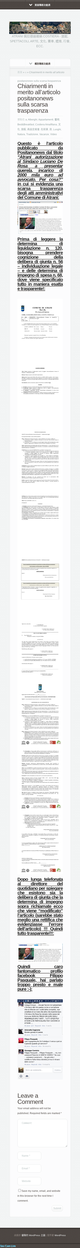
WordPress (60, 1235)
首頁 (19, 72)
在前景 (44, 129)
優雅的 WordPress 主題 (33, 1235)
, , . (38, 1196)
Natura (21, 134)
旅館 (23, 129)
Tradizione (32, 134)
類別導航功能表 (42, 64)
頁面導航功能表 (42, 5)
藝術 (57, 119)
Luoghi (57, 129)
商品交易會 (33, 129)
